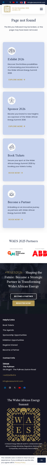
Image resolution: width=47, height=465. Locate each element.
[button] (41, 9)
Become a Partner (11, 350)
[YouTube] (13, 2)
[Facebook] (17, 2)
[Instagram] (7, 2)
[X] (10, 2)
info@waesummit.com (13, 381)
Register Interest (10, 345)
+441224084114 (9, 375)
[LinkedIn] (3, 2)
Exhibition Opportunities (13, 340)
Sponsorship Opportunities (15, 335)
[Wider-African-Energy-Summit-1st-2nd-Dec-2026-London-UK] (16, 9)
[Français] (24, 2)
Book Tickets (8, 325)
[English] (21, 2)
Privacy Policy (20, 462)
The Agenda (8, 330)
